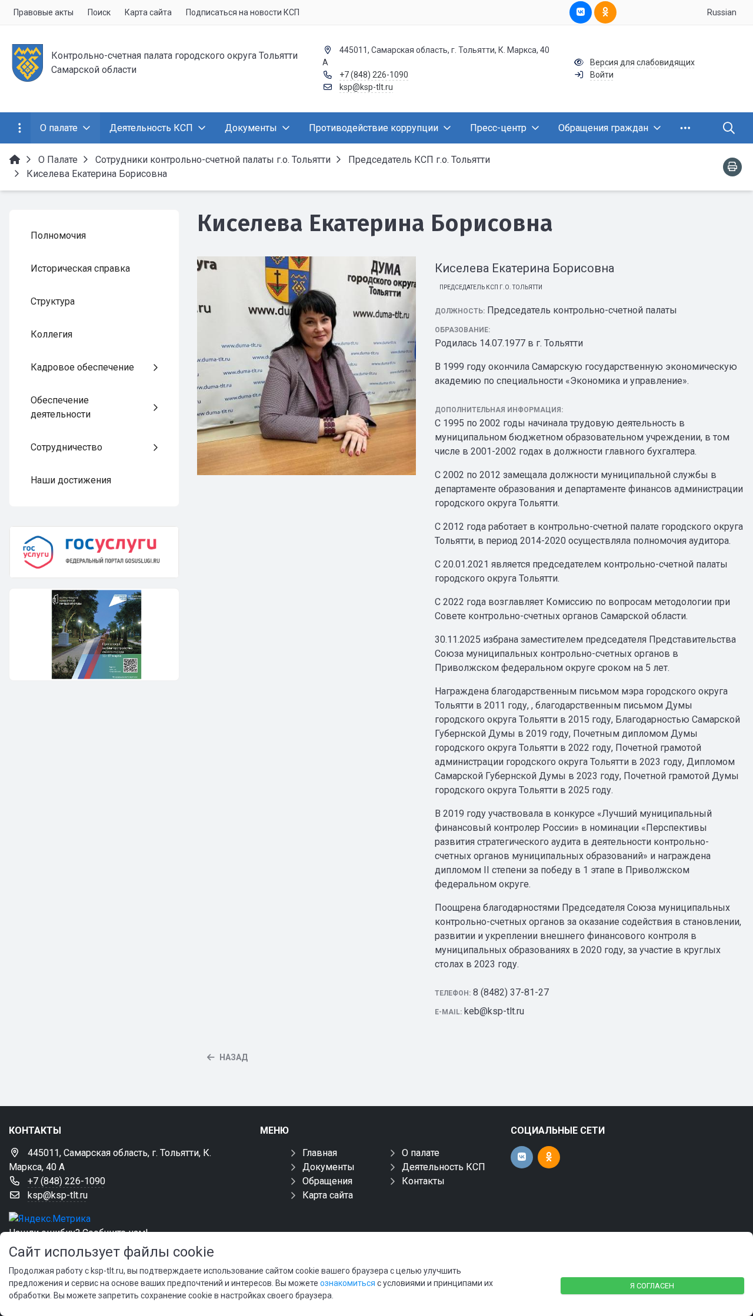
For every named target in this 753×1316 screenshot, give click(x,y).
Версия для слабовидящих (642, 62)
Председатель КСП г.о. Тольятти (490, 287)
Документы (328, 1167)
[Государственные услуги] (94, 552)
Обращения (327, 1181)
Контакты (423, 1181)
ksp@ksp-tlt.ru (366, 87)
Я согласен (652, 1285)
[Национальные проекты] (94, 634)
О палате (420, 1152)
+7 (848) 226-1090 (373, 74)
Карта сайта (327, 1195)
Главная (319, 1152)
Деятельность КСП (443, 1167)
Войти (602, 74)
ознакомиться (347, 1283)
